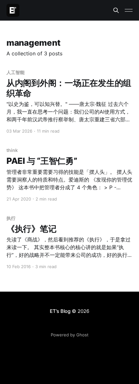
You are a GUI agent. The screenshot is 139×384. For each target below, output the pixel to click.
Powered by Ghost (70, 334)
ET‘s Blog (60, 311)
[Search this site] (116, 10)
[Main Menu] (129, 10)
